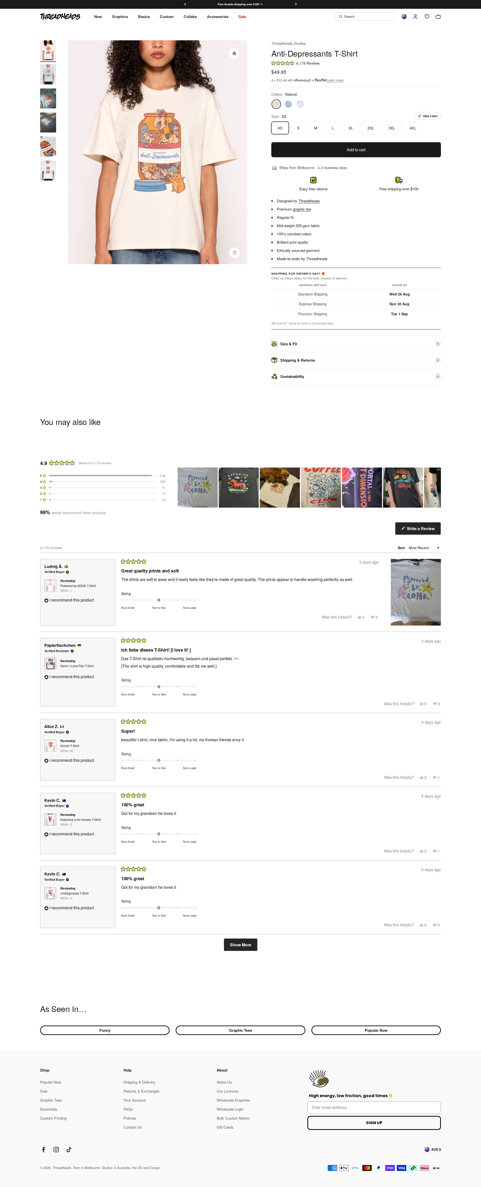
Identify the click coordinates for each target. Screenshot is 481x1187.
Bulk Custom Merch (233, 1118)
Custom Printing (53, 1118)
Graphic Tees (240, 1030)
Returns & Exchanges (142, 1091)
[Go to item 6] (48, 171)
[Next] (296, 4)
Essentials (48, 1109)
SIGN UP (374, 1123)
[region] (309, 488)
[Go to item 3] (48, 99)
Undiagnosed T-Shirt (74, 895)
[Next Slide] (437, 488)
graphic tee (302, 209)
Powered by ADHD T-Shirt (78, 587)
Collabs (190, 16)
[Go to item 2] (48, 75)
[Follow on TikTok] (69, 1149)
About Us (224, 1082)
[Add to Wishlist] (234, 252)
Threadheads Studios (288, 43)
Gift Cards (225, 1127)
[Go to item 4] (48, 123)
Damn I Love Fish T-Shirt (77, 666)
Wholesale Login (230, 1109)
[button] (356, 63)
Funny (104, 1030)
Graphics (120, 16)
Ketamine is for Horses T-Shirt (80, 821)
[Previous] (185, 4)
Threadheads (309, 200)
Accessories (217, 16)
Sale (242, 16)
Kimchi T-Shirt (69, 748)
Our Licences (228, 1091)
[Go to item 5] (48, 147)
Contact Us (133, 1127)
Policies (130, 1118)
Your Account (135, 1100)
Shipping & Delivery (140, 1082)
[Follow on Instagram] (56, 1149)
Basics (144, 16)
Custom (167, 16)
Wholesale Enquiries (233, 1100)
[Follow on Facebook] (43, 1149)
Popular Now (376, 1030)
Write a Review (423, 530)
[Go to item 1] (48, 51)
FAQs (128, 1109)
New (98, 16)
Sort (402, 547)
